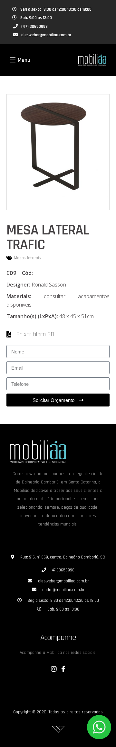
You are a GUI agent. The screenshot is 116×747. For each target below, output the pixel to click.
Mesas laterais (27, 258)
